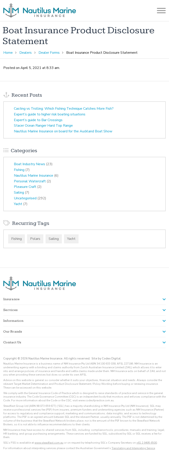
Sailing (19, 192)
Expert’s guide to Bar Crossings (38, 120)
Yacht (18, 204)
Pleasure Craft (25, 186)
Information (13, 321)
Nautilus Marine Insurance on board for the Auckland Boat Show (63, 131)
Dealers (25, 52)
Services (10, 310)
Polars (35, 238)
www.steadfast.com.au (49, 442)
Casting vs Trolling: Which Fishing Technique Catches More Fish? (64, 108)
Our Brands (12, 331)
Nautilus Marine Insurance (33, 175)
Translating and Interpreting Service (133, 448)
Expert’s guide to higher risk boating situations (49, 114)
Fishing (19, 169)
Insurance (11, 299)
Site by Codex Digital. (106, 359)
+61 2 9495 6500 (146, 442)
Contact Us (12, 342)
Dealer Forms (49, 52)
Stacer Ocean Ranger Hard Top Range (43, 125)
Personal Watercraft (30, 181)
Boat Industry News (29, 164)
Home (8, 52)
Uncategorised (25, 198)
